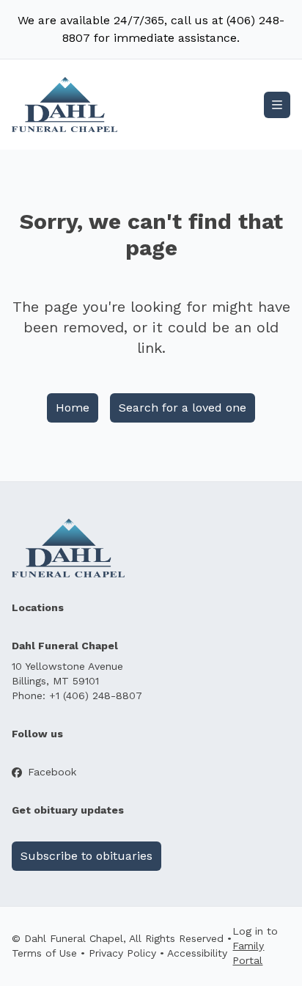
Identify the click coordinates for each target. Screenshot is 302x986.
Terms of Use (44, 953)
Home (72, 408)
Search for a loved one (182, 408)
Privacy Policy (122, 953)
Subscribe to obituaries (86, 856)
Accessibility (197, 953)
